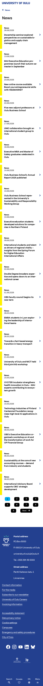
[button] (37, 681)
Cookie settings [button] (9, 622)
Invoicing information (12, 604)
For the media (8, 589)
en (31, 682)
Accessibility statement (13, 613)
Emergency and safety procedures (18, 632)
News (7, 10)
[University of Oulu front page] (21, 2)
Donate (19, 679)
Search (9, 679)
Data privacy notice (11, 618)
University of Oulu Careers (14, 599)
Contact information (12, 585)
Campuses (7, 627)
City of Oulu (7, 637)
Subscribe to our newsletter (15, 594)
